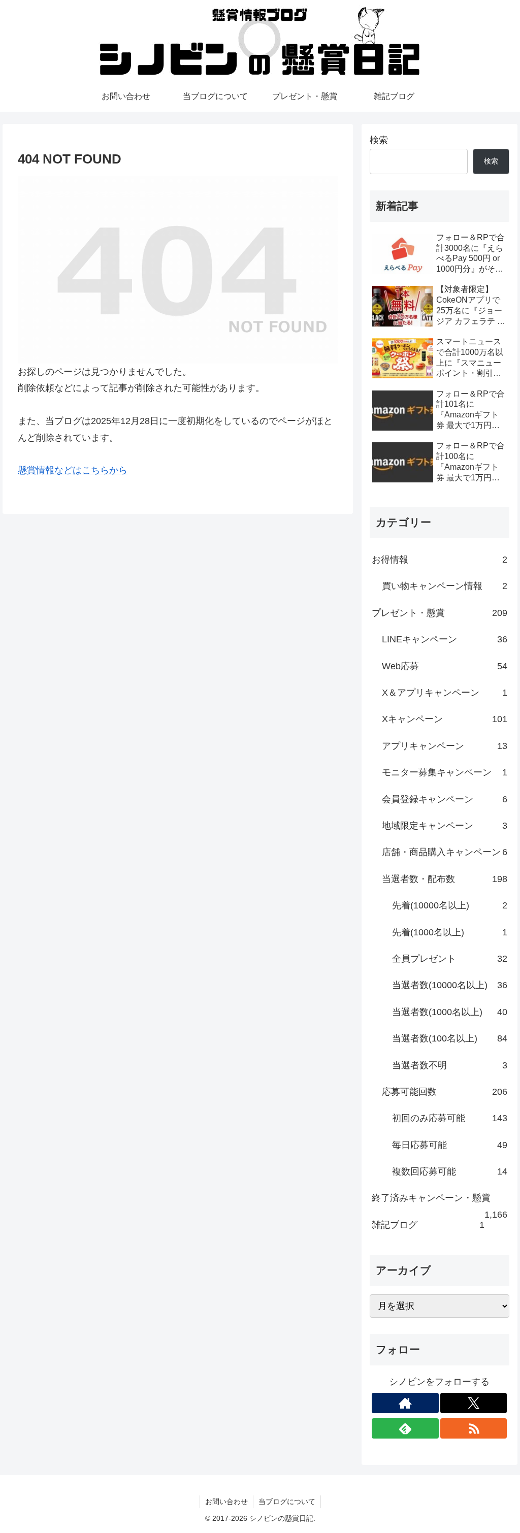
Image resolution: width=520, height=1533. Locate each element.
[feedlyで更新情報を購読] (405, 1428)
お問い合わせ (226, 1501)
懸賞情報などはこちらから (72, 470)
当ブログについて (286, 1501)
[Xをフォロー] (473, 1403)
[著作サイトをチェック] (405, 1403)
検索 (379, 140)
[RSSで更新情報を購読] (473, 1428)
